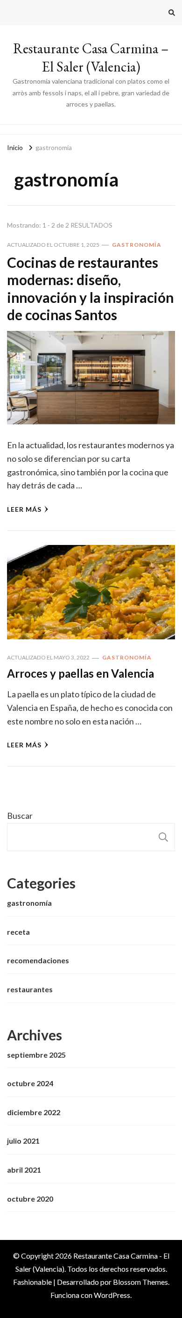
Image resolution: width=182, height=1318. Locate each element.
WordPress (112, 1294)
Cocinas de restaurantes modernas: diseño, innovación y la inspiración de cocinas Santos (90, 288)
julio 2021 (23, 1140)
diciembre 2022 (33, 1112)
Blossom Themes (140, 1281)
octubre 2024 (30, 1083)
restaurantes (30, 989)
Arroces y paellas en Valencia (80, 673)
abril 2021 (24, 1169)
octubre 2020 (30, 1198)
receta (18, 931)
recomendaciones (38, 960)
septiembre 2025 (36, 1054)
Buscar (20, 815)
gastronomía (136, 244)
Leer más (24, 509)
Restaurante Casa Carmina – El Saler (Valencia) (91, 57)
